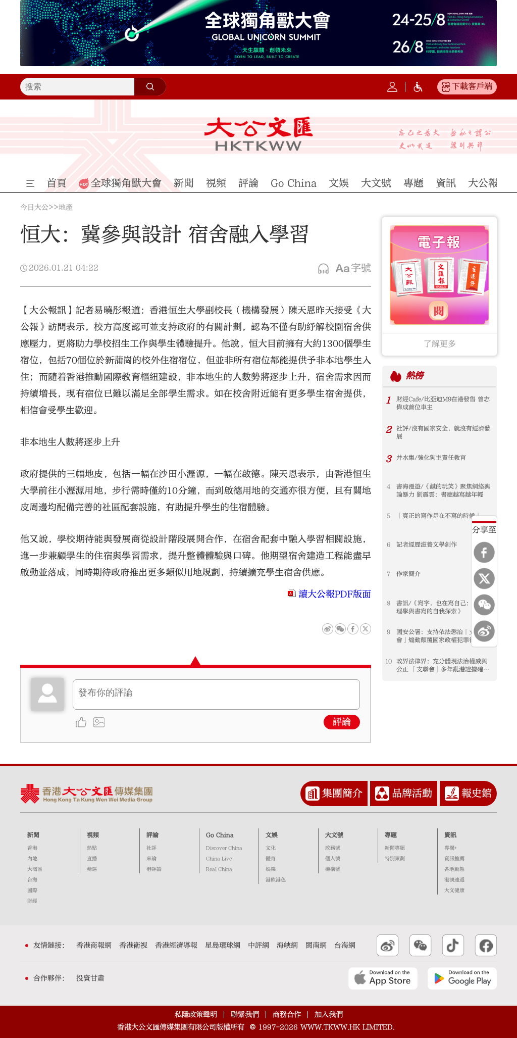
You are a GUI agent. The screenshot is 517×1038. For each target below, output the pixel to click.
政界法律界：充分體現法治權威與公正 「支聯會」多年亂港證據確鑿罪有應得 (442, 665)
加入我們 (329, 1014)
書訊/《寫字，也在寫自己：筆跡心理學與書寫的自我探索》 (443, 607)
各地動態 (454, 869)
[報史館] (452, 793)
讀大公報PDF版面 (334, 594)
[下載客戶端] (446, 87)
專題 (391, 834)
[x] (484, 578)
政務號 (332, 848)
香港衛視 (133, 946)
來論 (151, 859)
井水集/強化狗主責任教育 (431, 457)
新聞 (33, 834)
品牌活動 (412, 793)
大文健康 (454, 890)
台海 (32, 880)
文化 (271, 848)
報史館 (476, 793)
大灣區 (34, 869)
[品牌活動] (382, 793)
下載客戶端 (472, 86)
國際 (32, 890)
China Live (219, 859)
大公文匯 (258, 134)
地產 (66, 208)
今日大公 (34, 208)
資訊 (450, 834)
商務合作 (287, 1014)
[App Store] (383, 978)
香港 (32, 848)
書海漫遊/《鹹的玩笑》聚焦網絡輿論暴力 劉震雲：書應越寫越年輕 (443, 490)
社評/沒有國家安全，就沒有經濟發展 (443, 432)
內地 (32, 859)
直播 (92, 859)
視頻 (93, 834)
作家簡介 (408, 573)
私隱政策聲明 (196, 1014)
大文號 (334, 834)
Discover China (224, 848)
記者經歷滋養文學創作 (426, 544)
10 (388, 661)
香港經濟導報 (176, 946)
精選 (92, 869)
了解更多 (440, 344)
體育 (271, 859)
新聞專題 (395, 848)
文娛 (272, 834)
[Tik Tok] (453, 945)
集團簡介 (342, 793)
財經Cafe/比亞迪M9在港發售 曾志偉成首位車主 (443, 403)
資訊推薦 (454, 859)
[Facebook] (484, 552)
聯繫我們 (245, 1014)
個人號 (332, 859)
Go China (220, 834)
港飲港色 (276, 880)
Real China (219, 869)
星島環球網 (222, 946)
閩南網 (316, 946)
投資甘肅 (90, 978)
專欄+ (450, 848)
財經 (32, 901)
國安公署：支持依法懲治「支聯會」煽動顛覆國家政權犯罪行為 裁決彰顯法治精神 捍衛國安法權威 (442, 636)
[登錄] (392, 87)
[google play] (462, 978)
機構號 (332, 869)
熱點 (92, 848)
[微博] (484, 631)
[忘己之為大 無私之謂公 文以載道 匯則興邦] (445, 140)
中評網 (258, 946)
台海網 (344, 946)
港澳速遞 (454, 880)
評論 (342, 722)
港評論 (154, 869)
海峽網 (287, 946)
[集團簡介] (312, 793)
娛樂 (271, 869)
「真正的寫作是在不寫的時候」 (438, 515)
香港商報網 (94, 946)
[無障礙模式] (418, 87)
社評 (151, 848)
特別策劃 (395, 859)
